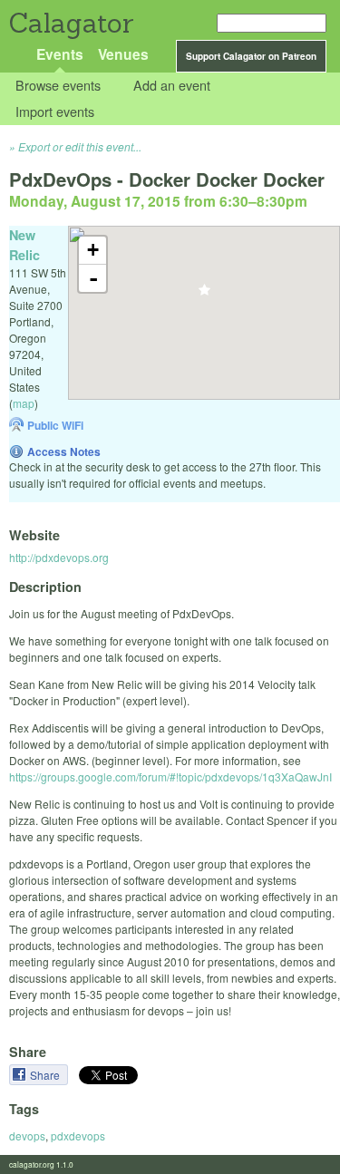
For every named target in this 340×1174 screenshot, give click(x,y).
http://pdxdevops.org (59, 557)
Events (59, 54)
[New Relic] (204, 295)
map (23, 403)
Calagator (70, 23)
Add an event (171, 85)
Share (46, 1074)
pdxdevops (78, 1135)
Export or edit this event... (79, 146)
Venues (123, 54)
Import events (54, 111)
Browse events (58, 85)
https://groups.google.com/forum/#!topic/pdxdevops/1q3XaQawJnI (170, 776)
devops (27, 1135)
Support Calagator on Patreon (251, 56)
